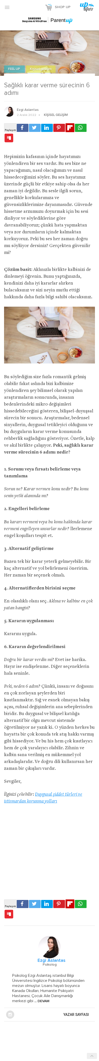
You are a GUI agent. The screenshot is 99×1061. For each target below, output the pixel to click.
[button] (7, 7)
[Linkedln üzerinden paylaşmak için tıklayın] (47, 128)
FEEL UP (14, 69)
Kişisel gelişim (41, 69)
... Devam (41, 1001)
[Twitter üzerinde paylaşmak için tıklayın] (35, 128)
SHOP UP (63, 7)
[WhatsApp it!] (81, 128)
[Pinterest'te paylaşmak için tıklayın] (59, 128)
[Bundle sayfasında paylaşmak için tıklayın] (9, 138)
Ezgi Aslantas (28, 110)
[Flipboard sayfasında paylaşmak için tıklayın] (69, 127)
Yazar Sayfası (76, 1015)
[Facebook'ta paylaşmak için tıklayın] (22, 128)
